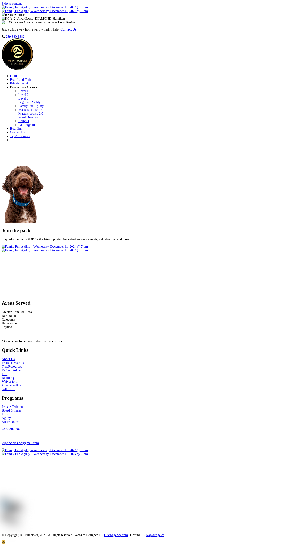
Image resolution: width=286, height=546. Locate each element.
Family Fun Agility (31, 106)
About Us (8, 359)
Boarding (16, 128)
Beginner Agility (29, 102)
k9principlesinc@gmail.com (20, 443)
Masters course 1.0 (30, 109)
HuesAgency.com (116, 535)
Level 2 (23, 94)
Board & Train (11, 410)
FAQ (5, 374)
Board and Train (21, 79)
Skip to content (12, 3)
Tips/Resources (20, 136)
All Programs (27, 125)
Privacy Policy (11, 385)
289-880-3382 (11, 429)
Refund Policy (11, 370)
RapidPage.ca (155, 535)
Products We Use (13, 362)
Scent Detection (28, 117)
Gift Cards (8, 389)
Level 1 (23, 91)
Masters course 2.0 (30, 113)
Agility (6, 418)
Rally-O (23, 121)
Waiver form (10, 381)
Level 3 (23, 98)
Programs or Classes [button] (23, 87)
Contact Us (17, 132)
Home (14, 76)
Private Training (20, 83)
